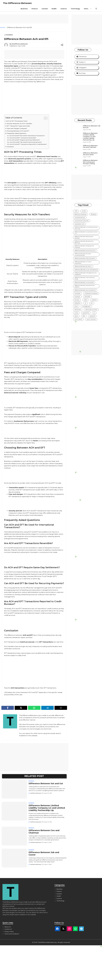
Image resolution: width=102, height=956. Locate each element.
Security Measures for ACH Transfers (19, 123)
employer (77, 296)
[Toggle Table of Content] (44, 118)
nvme (76, 313)
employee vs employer (91, 293)
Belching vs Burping (80, 214)
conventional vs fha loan (82, 220)
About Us (7, 927)
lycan (76, 306)
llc (85, 303)
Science (64, 9)
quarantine (86, 313)
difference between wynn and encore (85, 290)
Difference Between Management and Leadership (85, 273)
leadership (77, 303)
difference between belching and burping (84, 237)
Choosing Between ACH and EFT (18, 131)
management (86, 306)
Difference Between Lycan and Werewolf (86, 269)
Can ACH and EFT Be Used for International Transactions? (27, 135)
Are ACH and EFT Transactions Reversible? (23, 138)
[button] (96, 8)
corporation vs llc (79, 224)
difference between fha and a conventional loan (83, 254)
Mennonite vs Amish (91, 309)
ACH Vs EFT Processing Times (16, 121)
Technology (75, 9)
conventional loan (80, 217)
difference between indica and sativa (85, 258)
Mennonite (78, 309)
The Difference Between (17, 3)
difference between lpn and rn (83, 266)
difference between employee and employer (84, 246)
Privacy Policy (9, 931)
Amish (84, 211)
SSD (84, 316)
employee (77, 293)
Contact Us (8, 929)
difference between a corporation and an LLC (86, 232)
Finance (35, 9)
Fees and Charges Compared (17, 128)
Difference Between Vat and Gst (46, 783)
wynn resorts (78, 319)
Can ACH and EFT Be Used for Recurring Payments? (26, 142)
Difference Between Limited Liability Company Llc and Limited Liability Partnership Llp (47, 807)
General (45, 9)
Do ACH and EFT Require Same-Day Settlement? (25, 140)
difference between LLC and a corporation (83, 262)
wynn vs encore (91, 319)
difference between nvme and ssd (84, 282)
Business (24, 9)
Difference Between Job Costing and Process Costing (90, 162)
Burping (93, 214)
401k (76, 211)
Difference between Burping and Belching (84, 241)
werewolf (92, 316)
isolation (94, 300)
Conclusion (10, 146)
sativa (76, 316)
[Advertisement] (34, 757)
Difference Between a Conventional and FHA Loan (86, 227)
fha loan (77, 300)
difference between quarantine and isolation (85, 286)
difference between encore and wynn (85, 250)
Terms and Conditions (11, 934)
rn (94, 313)
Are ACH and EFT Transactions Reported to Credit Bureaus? (28, 144)
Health (54, 9)
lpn (92, 303)
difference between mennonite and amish (85, 278)
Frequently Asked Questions (16, 133)
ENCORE (87, 296)
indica (85, 300)
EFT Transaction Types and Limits (18, 126)
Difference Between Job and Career (90, 154)
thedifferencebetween (20, 44)
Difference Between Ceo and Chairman (90, 146)
